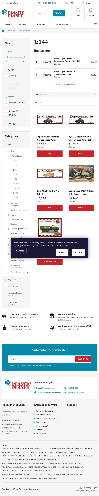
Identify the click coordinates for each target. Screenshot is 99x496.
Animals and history (19, 233)
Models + (11, 151)
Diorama (14, 224)
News (10, 144)
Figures (13, 215)
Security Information (44, 415)
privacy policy (45, 365)
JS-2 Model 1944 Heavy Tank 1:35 (34, 456)
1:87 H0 (16, 188)
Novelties (13, 84)
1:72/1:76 (17, 184)
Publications (13, 286)
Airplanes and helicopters (16, 204)
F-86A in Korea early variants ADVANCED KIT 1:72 (40, 478)
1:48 (15, 174)
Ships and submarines (19, 210)
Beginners (12, 279)
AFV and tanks (17, 156)
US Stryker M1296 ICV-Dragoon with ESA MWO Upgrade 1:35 (70, 448)
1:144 (15, 197)
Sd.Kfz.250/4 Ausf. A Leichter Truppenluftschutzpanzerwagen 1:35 (25, 463)
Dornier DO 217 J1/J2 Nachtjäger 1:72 (71, 467)
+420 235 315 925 (11, 420)
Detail (50, 153)
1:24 (15, 165)
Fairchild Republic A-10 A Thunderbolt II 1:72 (17, 467)
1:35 (15, 170)
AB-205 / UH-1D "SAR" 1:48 (12, 478)
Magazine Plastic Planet (15, 294)
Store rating (41, 433)
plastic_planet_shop (76, 392)
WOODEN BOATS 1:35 (43, 471)
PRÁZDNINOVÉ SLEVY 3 (14, 303)
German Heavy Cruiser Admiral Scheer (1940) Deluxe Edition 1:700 (70, 456)
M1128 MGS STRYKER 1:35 (11, 456)
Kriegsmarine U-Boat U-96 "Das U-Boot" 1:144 (31, 448)
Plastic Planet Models (19, 272)
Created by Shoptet (90, 488)
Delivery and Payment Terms (47, 418)
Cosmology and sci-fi (19, 229)
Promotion (13, 80)
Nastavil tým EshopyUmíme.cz (86, 491)
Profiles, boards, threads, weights (17, 259)
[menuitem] (9, 24)
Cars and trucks (17, 219)
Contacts (39, 429)
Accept (78, 252)
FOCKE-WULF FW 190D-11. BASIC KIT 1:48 (17, 471)
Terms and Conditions (10, 3)
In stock (13, 76)
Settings (20, 250)
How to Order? (42, 426)
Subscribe (83, 359)
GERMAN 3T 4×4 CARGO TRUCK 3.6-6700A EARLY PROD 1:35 (24, 474)
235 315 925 (73, 388)
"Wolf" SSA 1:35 (7, 448)
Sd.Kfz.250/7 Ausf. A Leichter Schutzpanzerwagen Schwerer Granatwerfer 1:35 (29, 460)
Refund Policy (41, 422)
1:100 (15, 193)
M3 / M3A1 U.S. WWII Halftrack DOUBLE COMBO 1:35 (58, 452)
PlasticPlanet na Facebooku (49, 392)
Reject (62, 252)
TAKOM (13, 115)
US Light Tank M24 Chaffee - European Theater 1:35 (19, 452)
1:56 (15, 179)
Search (59, 13)
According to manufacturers (16, 266)
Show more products (64, 84)
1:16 (15, 160)
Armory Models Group (17, 105)
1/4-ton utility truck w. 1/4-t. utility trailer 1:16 (65, 463)
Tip (11, 88)
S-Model (13, 111)
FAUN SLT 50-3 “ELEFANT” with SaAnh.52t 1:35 (65, 474)
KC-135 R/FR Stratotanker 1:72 (45, 467)
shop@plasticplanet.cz (47, 388)
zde (66, 245)
